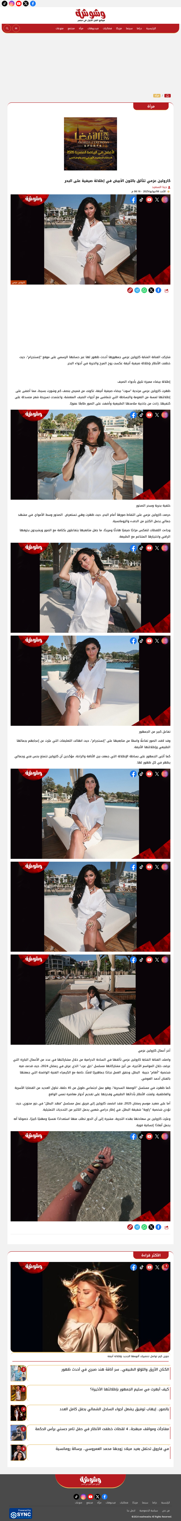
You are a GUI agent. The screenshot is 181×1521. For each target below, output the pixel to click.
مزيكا (119, 28)
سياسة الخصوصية (148, 1510)
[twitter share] (151, 290)
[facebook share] (158, 290)
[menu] (16, 28)
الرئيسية (151, 28)
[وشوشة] (90, 15)
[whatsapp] (130, 290)
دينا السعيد (160, 187)
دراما (139, 28)
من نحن (166, 1510)
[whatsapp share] (144, 290)
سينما (129, 28)
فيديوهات (93, 28)
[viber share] (137, 290)
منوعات (59, 28)
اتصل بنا (131, 1510)
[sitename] (90, 1480)
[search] (7, 28)
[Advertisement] (90, 63)
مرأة (81, 28)
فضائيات (107, 28)
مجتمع (71, 28)
